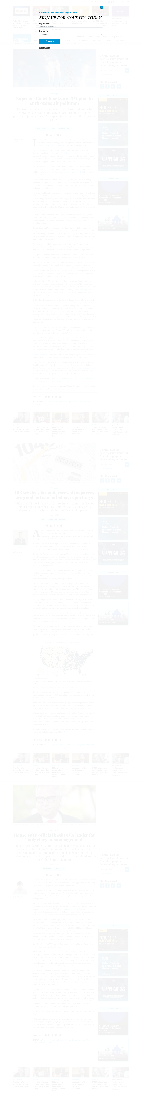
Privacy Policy (44, 48)
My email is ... (45, 23)
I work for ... (45, 31)
